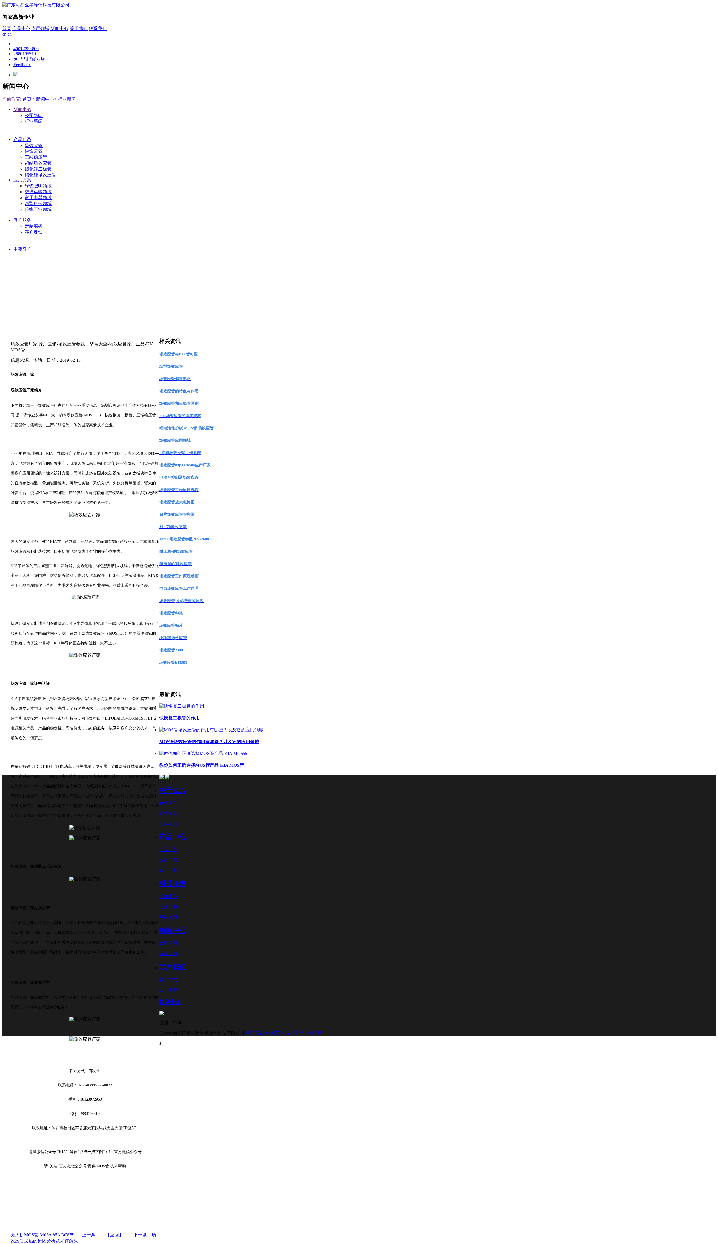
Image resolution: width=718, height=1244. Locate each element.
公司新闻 (34, 115)
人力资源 (168, 990)
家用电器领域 (38, 197)
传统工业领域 (38, 209)
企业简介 (168, 803)
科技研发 (172, 883)
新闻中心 (59, 28)
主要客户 (22, 249)
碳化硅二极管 (38, 169)
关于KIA (172, 790)
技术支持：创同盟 (303, 1033)
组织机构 (168, 823)
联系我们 (98, 28)
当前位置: (11, 99)
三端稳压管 (36, 157)
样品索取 (170, 1002)
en (10, 34)
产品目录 (22, 139)
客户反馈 (34, 232)
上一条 (93, 1235)
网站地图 (168, 917)
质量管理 (168, 906)
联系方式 (168, 979)
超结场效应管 (38, 163)
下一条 (140, 1235)
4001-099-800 (26, 48)
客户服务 (22, 220)
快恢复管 (34, 151)
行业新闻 (67, 99)
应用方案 (22, 180)
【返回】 (118, 1235)
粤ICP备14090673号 (265, 1033)
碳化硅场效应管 (40, 174)
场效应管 (34, 145)
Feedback (22, 64)
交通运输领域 (38, 191)
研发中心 (168, 896)
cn (4, 34)
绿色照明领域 (38, 185)
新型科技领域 (38, 203)
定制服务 (34, 226)
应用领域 (40, 28)
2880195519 (24, 53)
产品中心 (21, 28)
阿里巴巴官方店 (29, 59)
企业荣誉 (168, 813)
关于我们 (79, 28)
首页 (6, 28)
